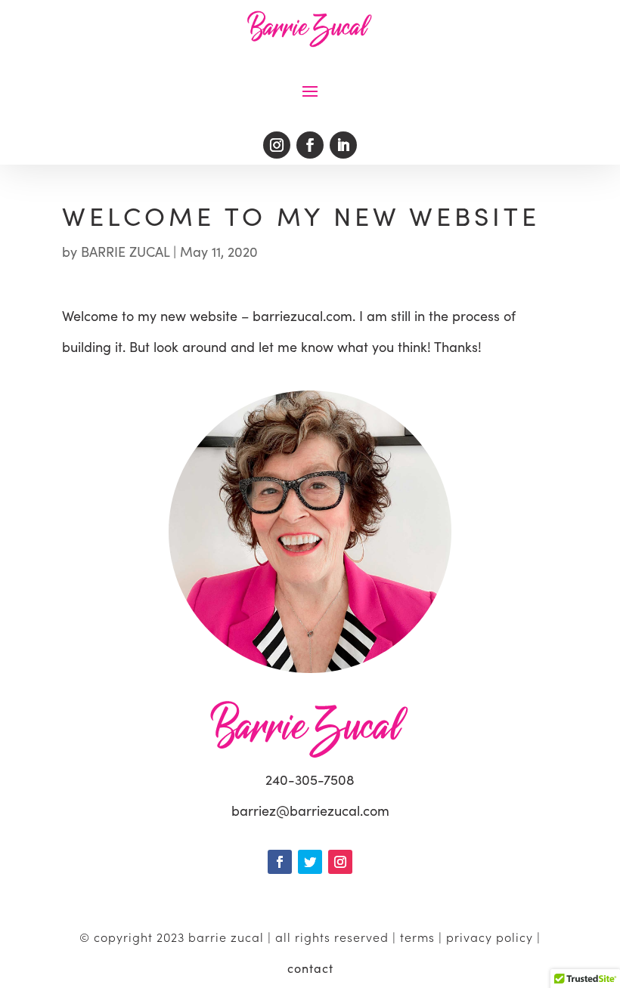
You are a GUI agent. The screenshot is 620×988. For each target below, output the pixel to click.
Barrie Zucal (125, 251)
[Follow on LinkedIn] (343, 145)
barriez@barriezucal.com (310, 810)
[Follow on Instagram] (276, 145)
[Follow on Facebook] (310, 145)
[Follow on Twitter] (310, 862)
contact (310, 968)
